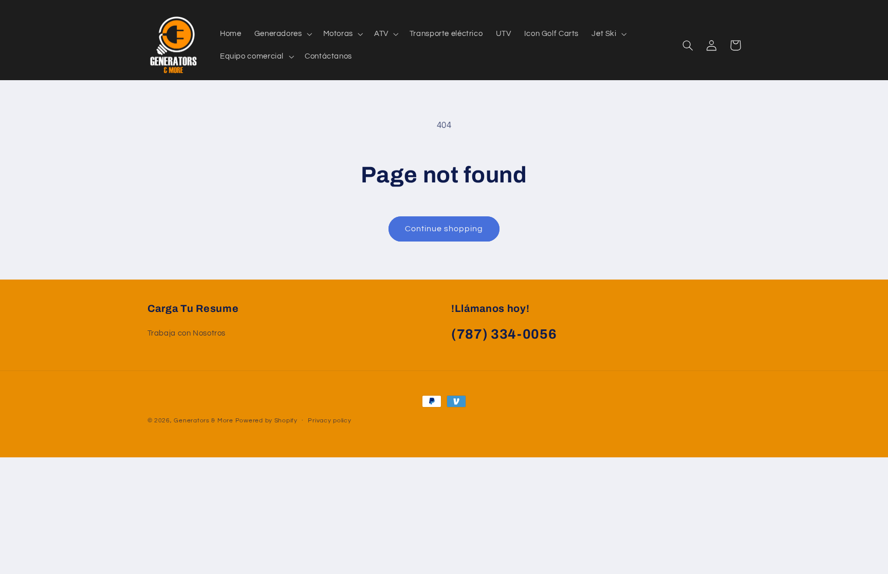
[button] (282, 34)
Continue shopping (444, 229)
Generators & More (203, 420)
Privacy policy (329, 420)
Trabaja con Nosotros (186, 333)
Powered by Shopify (266, 420)
